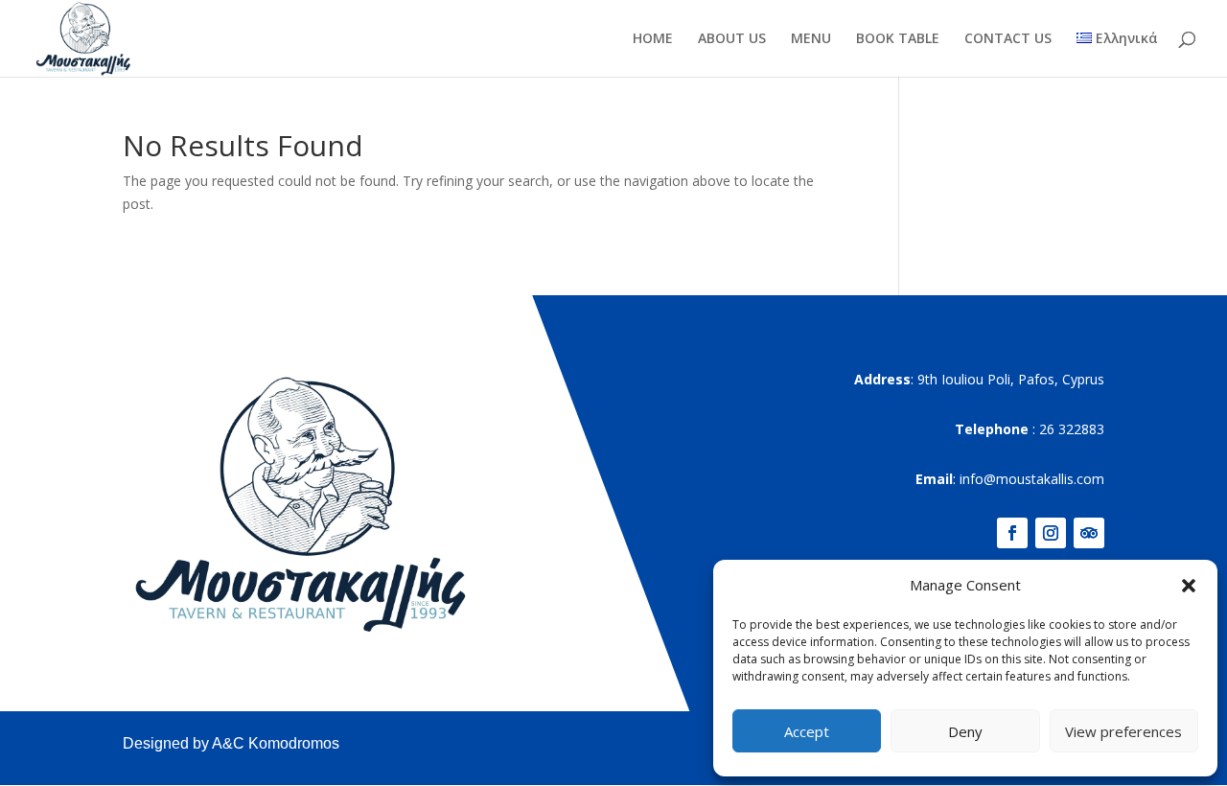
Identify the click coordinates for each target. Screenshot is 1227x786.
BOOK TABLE (897, 39)
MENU (811, 39)
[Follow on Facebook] (1012, 533)
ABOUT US (732, 39)
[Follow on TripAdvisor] (1089, 533)
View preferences (1123, 731)
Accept (806, 731)
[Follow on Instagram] (1050, 533)
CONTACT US (1008, 39)
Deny (965, 731)
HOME (653, 39)
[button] (1188, 585)
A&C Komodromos (275, 743)
